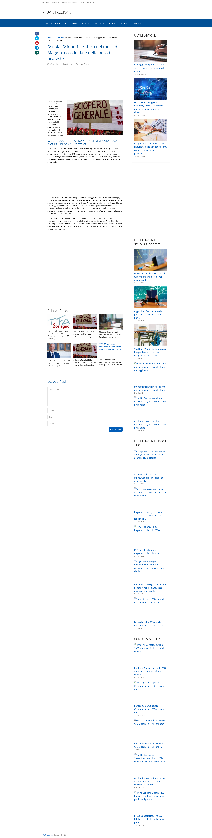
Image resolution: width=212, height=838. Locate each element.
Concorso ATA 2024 (118, 23)
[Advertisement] (85, 83)
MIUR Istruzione (56, 12)
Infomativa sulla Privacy (70, 3)
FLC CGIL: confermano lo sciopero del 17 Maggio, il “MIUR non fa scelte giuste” (84, 334)
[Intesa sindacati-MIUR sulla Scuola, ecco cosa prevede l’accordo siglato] (59, 350)
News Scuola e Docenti (93, 23)
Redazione (55, 3)
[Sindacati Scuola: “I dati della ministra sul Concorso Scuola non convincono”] (111, 322)
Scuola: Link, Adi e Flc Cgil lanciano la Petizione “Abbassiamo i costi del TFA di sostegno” (58, 335)
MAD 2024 (138, 23)
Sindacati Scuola (82, 64)
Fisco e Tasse (71, 23)
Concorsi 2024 (51, 23)
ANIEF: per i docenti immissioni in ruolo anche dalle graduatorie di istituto (110, 362)
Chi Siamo (45, 3)
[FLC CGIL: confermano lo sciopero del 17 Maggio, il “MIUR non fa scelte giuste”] (85, 321)
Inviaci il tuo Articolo (88, 3)
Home (50, 37)
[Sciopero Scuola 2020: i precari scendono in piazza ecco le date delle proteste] (85, 350)
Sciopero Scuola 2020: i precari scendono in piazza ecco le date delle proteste (84, 362)
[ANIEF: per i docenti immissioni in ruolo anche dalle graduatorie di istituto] (111, 350)
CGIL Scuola (59, 37)
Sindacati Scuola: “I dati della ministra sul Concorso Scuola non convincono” (110, 334)
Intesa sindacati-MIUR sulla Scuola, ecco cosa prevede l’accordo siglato (58, 363)
